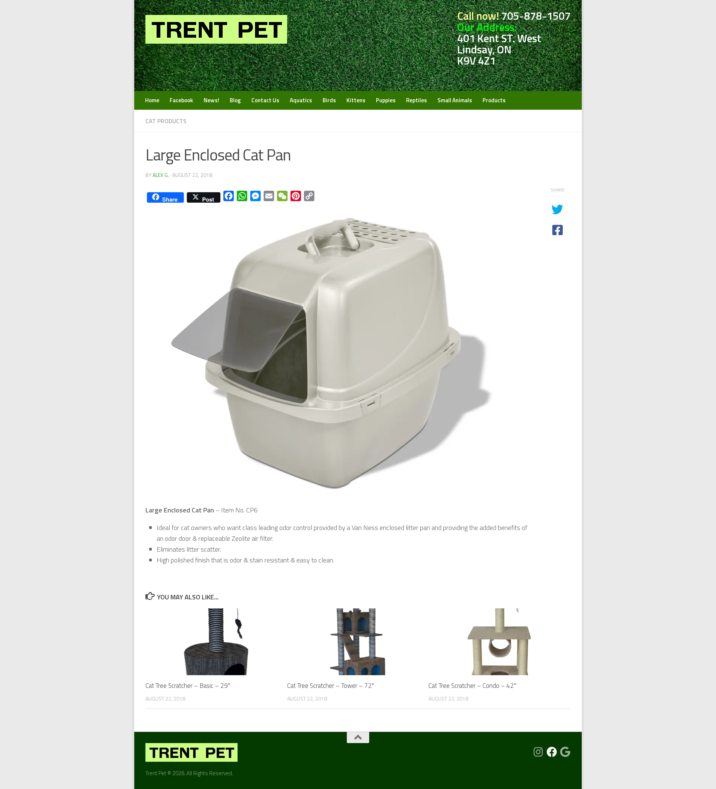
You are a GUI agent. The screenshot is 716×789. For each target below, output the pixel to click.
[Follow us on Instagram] (538, 752)
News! (211, 100)
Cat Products (165, 120)
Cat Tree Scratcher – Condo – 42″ (472, 685)
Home (152, 100)
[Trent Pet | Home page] (216, 29)
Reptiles (416, 100)
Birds (329, 100)
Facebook (181, 100)
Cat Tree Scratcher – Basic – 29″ (187, 685)
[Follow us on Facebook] (552, 752)
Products (494, 100)
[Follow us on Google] (565, 752)
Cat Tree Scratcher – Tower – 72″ (330, 685)
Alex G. (161, 175)
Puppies (386, 100)
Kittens (355, 100)
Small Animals (454, 100)
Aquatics (301, 100)
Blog (235, 100)
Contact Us (265, 100)
